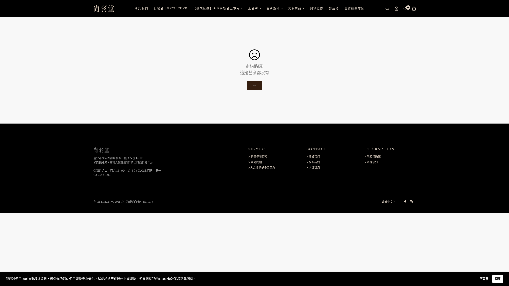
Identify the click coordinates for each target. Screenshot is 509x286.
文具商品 (295, 8)
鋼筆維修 (316, 8)
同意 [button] (498, 278)
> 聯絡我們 (313, 162)
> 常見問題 (255, 162)
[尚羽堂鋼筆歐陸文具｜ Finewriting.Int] (103, 8)
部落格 (334, 8)
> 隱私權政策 (372, 156)
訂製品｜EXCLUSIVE (170, 8)
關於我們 (141, 8)
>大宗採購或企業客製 (261, 167)
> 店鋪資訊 (313, 167)
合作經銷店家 (355, 8)
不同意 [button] (484, 278)
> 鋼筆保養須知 (257, 156)
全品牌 (253, 8)
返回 (254, 86)
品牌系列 (273, 8)
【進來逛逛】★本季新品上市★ (216, 8)
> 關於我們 (313, 156)
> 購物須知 (371, 162)
